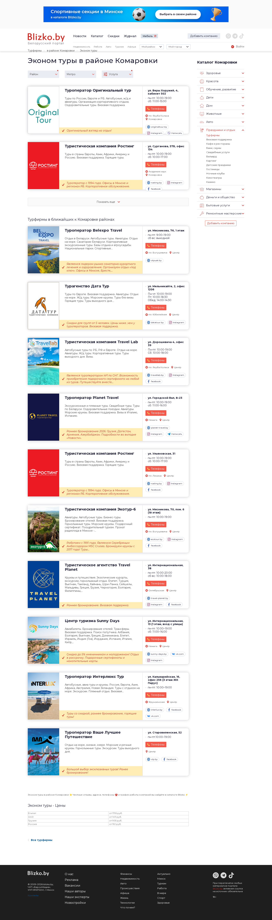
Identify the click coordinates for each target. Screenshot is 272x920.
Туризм (119, 46)
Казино (210, 181)
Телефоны (157, 108)
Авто (108, 46)
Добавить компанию (204, 36)
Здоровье (163, 902)
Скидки (114, 36)
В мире (161, 893)
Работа (98, 46)
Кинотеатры (214, 177)
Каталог (97, 36)
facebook (156, 188)
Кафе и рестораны (218, 143)
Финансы (126, 873)
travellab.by (157, 375)
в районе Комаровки (61, 50)
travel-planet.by (159, 598)
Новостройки (75, 902)
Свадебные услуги (218, 152)
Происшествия (130, 888)
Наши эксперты (77, 897)
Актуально (163, 873)
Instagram (156, 133)
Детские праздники (218, 164)
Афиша (131, 46)
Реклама (71, 880)
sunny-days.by (159, 654)
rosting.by (156, 182)
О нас (69, 874)
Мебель (148, 36)
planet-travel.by (159, 427)
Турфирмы (35, 50)
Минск (161, 878)
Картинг (211, 160)
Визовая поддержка (219, 139)
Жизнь (124, 897)
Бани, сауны (213, 147)
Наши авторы (75, 891)
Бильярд (211, 156)
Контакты (33, 895)
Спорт (161, 897)
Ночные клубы (215, 173)
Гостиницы (212, 169)
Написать (176, 133)
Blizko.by (218, 888)
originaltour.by (159, 126)
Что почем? (127, 907)
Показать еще (106, 202)
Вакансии (72, 885)
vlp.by (154, 759)
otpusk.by (156, 260)
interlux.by (156, 709)
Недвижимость (81, 46)
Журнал (130, 36)
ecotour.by (156, 539)
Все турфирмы (41, 840)
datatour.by (157, 322)
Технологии (127, 902)
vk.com (180, 654)
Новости (79, 36)
